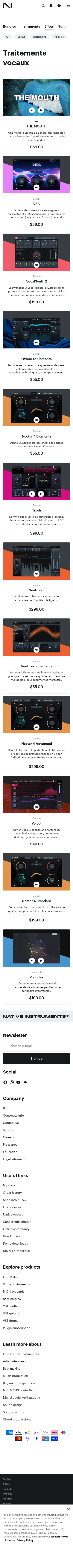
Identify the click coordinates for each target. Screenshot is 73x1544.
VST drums (10, 1320)
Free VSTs (10, 1276)
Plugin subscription (16, 1327)
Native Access (13, 1214)
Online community (16, 1228)
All (7, 37)
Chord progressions (17, 1419)
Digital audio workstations (21, 1397)
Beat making (12, 1368)
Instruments (30, 26)
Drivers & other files (17, 1250)
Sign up (36, 1058)
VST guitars (11, 1313)
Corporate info (13, 1115)
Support (9, 1129)
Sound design (13, 1404)
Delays (21, 37)
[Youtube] (18, 1082)
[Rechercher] (43, 5)
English (7, 1479)
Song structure (13, 1412)
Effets (49, 26)
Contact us (11, 1122)
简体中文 (7, 1494)
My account (11, 1185)
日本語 (6, 1484)
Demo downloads (15, 1243)
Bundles (9, 26)
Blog (6, 1108)
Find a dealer (12, 1207)
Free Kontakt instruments (21, 1353)
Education (10, 1151)
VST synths (11, 1306)
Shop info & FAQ (14, 1199)
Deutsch (7, 1489)
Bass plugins (12, 1298)
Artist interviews (14, 1361)
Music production (15, 1375)
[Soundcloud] (25, 1082)
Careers (8, 1137)
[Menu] (68, 5)
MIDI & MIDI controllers (19, 1390)
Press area (10, 1144)
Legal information (15, 1159)
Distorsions (39, 37)
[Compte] (51, 5)
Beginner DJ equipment (19, 1383)
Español (7, 1503)
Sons (62, 26)
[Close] (68, 1509)
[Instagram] (12, 1082)
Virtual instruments (16, 1284)
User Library (11, 1236)
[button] (32, 110)
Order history (12, 1192)
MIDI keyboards (14, 1291)
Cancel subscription (17, 1221)
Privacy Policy (25, 1540)
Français (7, 1499)
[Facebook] (5, 1082)
